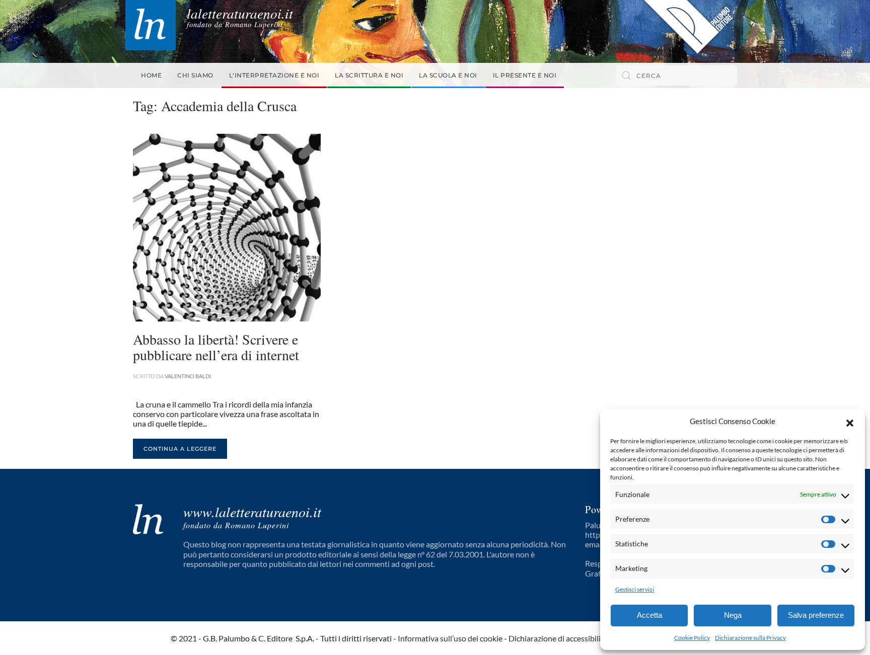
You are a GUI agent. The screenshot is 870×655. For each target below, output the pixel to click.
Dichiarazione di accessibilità (558, 638)
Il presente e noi (525, 75)
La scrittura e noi (369, 75)
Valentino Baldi (188, 376)
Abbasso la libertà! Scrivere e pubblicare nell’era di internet (216, 347)
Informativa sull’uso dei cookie (450, 638)
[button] (850, 422)
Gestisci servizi (634, 589)
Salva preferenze (816, 615)
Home (151, 75)
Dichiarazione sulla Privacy (750, 637)
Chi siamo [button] (195, 75)
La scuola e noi (448, 75)
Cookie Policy (692, 637)
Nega (733, 615)
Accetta (649, 615)
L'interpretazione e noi (274, 75)
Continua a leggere (179, 448)
